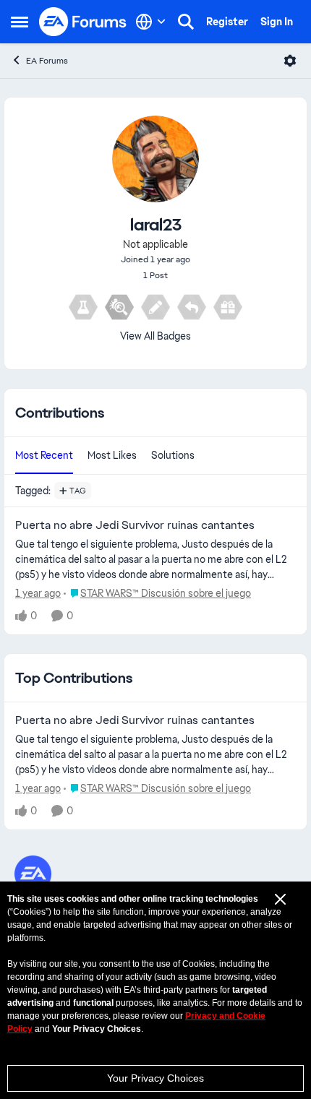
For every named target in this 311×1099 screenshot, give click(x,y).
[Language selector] (150, 21)
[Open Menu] (290, 61)
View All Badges (155, 335)
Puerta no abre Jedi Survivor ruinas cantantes (135, 525)
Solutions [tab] (173, 455)
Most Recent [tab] (44, 455)
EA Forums (47, 60)
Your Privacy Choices (155, 1078)
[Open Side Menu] (19, 22)
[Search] (186, 21)
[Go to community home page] (83, 21)
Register (227, 21)
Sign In (276, 21)
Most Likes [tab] (112, 455)
